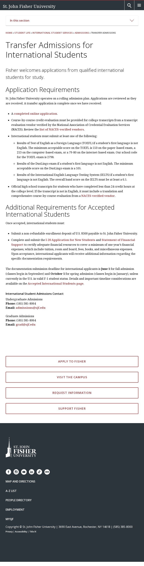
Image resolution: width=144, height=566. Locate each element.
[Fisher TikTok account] (39, 472)
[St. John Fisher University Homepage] (21, 447)
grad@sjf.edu (25, 324)
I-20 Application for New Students (70, 240)
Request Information (71, 393)
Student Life (22, 32)
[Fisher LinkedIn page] (31, 472)
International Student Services (52, 32)
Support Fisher (72, 408)
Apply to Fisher (72, 361)
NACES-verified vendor (98, 196)
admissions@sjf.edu (30, 308)
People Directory (19, 500)
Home (9, 32)
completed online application (35, 114)
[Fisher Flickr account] (47, 472)
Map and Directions (20, 481)
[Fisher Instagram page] (16, 472)
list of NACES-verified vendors (62, 129)
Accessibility (21, 531)
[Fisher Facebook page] (8, 472)
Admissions (82, 32)
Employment (15, 510)
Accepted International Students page (55, 283)
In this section (19, 20)
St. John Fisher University (29, 6)
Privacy (9, 531)
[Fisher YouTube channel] (24, 472)
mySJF (10, 519)
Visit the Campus (72, 377)
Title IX (32, 531)
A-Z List (11, 491)
